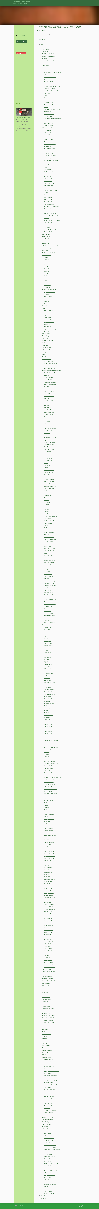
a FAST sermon (46, 250)
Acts (43, 837)
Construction (47, 275)
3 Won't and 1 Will (48, 472)
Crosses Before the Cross (50, 585)
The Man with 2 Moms (47, 1117)
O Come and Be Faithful (50, 953)
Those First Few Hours (49, 151)
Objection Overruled (49, 689)
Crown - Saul (47, 269)
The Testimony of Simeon (50, 155)
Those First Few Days (49, 153)
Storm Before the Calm (49, 426)
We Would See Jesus (49, 537)
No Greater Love (48, 555)
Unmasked (46, 511)
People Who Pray (46, 1045)
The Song (46, 805)
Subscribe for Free (19, 47)
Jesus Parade (47, 578)
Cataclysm (46, 259)
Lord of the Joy (47, 567)
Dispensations (45, 331)
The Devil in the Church (48, 978)
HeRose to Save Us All (49, 1059)
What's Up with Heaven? (50, 548)
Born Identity (45, 974)
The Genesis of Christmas (50, 1145)
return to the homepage (57, 34)
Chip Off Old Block (48, 460)
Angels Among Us (48, 310)
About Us (42, 1196)
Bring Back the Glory (49, 1096)
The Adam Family (48, 715)
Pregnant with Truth (48, 141)
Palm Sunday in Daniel (49, 104)
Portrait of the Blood (47, 1050)
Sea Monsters (47, 93)
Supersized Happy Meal (49, 442)
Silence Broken (47, 132)
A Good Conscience (49, 962)
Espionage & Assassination (50, 1075)
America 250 (45, 51)
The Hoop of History (49, 1098)
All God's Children (46, 999)
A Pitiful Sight (47, 701)
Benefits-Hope (47, 705)
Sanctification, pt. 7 (48, 733)
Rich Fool (46, 659)
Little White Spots (48, 222)
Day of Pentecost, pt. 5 (49, 858)
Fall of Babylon (47, 816)
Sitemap (21, 1205)
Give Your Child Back (47, 1119)
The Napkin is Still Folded (50, 599)
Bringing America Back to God (51, 1071)
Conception (47, 278)
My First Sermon (48, 918)
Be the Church (45, 1036)
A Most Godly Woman (49, 158)
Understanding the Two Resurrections (53, 118)
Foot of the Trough (48, 1140)
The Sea (46, 803)
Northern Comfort (46, 1034)
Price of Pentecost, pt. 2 (49, 842)
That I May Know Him (47, 356)
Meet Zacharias (47, 130)
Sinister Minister (48, 791)
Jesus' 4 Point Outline (49, 199)
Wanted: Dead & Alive (49, 597)
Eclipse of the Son (46, 349)
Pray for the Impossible (49, 292)
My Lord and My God (49, 618)
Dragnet (46, 638)
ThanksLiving (45, 1126)
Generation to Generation (48, 1027)
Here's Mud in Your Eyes (50, 486)
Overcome (46, 569)
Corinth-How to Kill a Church (49, 1018)
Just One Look (45, 354)
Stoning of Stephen (48, 888)
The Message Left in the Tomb (49, 252)
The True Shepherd (48, 490)
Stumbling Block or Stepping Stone (52, 777)
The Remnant (47, 754)
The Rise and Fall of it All (50, 77)
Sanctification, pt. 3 (48, 724)
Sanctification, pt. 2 (48, 722)
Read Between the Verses (50, 195)
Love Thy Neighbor (48, 484)
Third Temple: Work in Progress (50, 54)
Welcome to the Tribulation (50, 516)
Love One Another (48, 541)
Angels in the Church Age (50, 329)
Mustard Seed (47, 629)
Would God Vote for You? (50, 1110)
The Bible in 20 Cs (46, 255)
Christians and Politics (49, 1101)
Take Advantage (46, 997)
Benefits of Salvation (49, 703)
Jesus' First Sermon (48, 197)
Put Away (46, 497)
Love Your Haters (48, 557)
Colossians (44, 1182)
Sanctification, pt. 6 (48, 731)
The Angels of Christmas (50, 1147)
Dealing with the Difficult (50, 761)
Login (82, 1205)
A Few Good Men (46, 1124)
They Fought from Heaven (50, 1080)
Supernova (46, 467)
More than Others (48, 403)
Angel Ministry (47, 324)
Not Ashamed (47, 680)
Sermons (42, 47)
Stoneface (46, 500)
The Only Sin (47, 685)
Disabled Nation (48, 1068)
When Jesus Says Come (48, 1008)
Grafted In (46, 756)
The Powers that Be (48, 768)
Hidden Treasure (48, 634)
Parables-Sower (46, 625)
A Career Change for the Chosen (52, 220)
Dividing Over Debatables (50, 775)
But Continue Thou (46, 1052)
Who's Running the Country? (51, 1094)
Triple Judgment (48, 687)
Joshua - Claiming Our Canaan (49, 248)
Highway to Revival (47, 994)
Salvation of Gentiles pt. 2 (50, 909)
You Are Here (45, 70)
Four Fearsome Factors (49, 682)
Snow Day (44, 67)
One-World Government (49, 814)
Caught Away (47, 285)
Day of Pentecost (48, 849)
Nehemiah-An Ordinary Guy (49, 289)
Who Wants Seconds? (49, 449)
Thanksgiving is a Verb (47, 336)
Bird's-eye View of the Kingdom (50, 60)
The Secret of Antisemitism (50, 789)
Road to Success (48, 296)
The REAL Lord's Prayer (50, 571)
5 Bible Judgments (48, 828)
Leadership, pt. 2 (48, 301)
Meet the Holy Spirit (49, 562)
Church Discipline (48, 1020)
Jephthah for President (49, 1089)
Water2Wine (47, 386)
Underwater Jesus (48, 181)
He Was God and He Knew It (51, 160)
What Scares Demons (49, 204)
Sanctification (47, 719)
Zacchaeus (46, 507)
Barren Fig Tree (47, 641)
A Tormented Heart (48, 930)
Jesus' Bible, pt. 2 (48, 407)
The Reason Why (48, 749)
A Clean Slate (47, 1177)
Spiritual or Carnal (48, 735)
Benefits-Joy (47, 712)
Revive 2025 (45, 306)
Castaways (46, 266)
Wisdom (44, 343)
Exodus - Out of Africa (47, 366)
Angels (44, 308)
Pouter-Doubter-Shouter (49, 615)
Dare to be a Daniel (48, 123)
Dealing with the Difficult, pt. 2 (51, 763)
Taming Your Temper (47, 352)
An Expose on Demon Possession (52, 206)
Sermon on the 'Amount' (50, 414)
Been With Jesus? (48, 867)
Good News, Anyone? (49, 1156)
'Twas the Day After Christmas (51, 1170)
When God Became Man (50, 373)
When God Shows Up (47, 238)
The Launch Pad (48, 916)
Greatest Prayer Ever (49, 412)
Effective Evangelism (49, 925)
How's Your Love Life (49, 759)
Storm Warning (47, 518)
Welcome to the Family (49, 738)
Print (18, 1205)
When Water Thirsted (49, 592)
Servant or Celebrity (49, 470)
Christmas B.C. (47, 1142)
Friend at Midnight (48, 645)
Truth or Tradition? (48, 451)
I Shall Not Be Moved (49, 957)
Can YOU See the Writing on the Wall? (53, 86)
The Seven (46, 807)
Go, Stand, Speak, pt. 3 (49, 881)
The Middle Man (48, 606)
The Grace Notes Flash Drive (23, 117)
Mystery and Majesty (49, 913)
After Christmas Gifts (49, 1138)
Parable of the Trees (48, 1087)
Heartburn (46, 608)
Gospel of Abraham (48, 699)
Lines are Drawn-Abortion (48, 971)
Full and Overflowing (49, 782)
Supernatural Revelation (49, 564)
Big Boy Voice (47, 146)
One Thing (44, 1043)
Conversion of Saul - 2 (49, 900)
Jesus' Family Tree (48, 185)
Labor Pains (47, 514)
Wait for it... (47, 294)
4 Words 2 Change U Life (50, 428)
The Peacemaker (46, 236)
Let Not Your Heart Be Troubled (50, 245)
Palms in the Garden (49, 583)
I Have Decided (47, 465)
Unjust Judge (47, 662)
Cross (45, 280)
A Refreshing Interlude (49, 796)
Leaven (45, 631)
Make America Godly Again (51, 1064)
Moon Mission (45, 58)
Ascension (46, 846)
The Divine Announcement (50, 137)
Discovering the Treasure (50, 1184)
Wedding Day (47, 527)
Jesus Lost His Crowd (49, 453)
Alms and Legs (47, 860)
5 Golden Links (47, 745)
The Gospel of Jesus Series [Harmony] (51, 370)
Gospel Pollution (46, 65)
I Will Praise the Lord (47, 49)
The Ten (46, 95)
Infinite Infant (47, 1152)
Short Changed (47, 1073)
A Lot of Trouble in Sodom (50, 363)
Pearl (45, 636)
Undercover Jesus (48, 477)
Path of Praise (45, 1128)
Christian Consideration (49, 779)
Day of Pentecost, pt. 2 (49, 851)
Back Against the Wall (49, 368)
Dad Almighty (45, 1122)
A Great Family (47, 944)
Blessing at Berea (48, 939)
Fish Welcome (47, 620)
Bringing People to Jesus (50, 384)
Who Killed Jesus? (48, 594)
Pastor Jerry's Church (21, 41)
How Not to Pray (46, 338)
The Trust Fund (46, 1029)
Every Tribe (45, 1001)
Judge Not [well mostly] (50, 178)
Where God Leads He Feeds (50, 190)
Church (45, 282)
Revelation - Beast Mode (48, 786)
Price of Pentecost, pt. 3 (49, 844)
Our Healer (46, 211)
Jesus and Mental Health (50, 213)
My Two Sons (47, 671)
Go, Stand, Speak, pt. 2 (49, 879)
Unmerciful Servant (48, 643)
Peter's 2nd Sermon (48, 863)
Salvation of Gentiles (49, 907)
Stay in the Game (46, 234)
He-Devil (46, 463)
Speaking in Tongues (49, 1024)
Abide (45, 553)
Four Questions (47, 509)
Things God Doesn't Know (48, 1015)
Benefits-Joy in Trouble (49, 708)
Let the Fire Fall (46, 241)
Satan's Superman (48, 523)
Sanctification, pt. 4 (48, 726)
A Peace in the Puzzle (49, 396)
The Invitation (47, 421)
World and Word (48, 574)
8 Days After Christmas (49, 1172)
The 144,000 (47, 798)
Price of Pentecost (48, 840)
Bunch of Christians (49, 911)
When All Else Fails (48, 576)
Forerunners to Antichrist (50, 97)
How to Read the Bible (47, 1011)
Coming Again (47, 525)
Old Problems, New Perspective (51, 740)
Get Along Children (48, 495)
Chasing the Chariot (49, 893)
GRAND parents (46, 1055)
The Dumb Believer (48, 134)
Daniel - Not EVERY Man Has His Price (51, 72)
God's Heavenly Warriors (50, 317)
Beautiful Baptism (48, 895)
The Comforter (47, 544)
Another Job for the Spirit (50, 560)
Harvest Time (47, 433)
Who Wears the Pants (49, 1022)
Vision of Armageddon (49, 800)
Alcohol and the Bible (47, 976)
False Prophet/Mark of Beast (50, 793)
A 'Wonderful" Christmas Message (52, 1149)
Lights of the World (48, 400)
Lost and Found (48, 652)
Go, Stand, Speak (48, 877)
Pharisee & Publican (49, 655)
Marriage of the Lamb (49, 819)
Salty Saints (47, 398)
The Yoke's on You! (48, 430)
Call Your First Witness (49, 377)
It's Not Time (47, 474)
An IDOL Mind (47, 79)
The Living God (48, 920)
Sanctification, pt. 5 (48, 729)
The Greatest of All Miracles (51, 229)
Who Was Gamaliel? (49, 883)
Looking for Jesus (48, 165)
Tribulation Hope (48, 116)
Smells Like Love (48, 504)
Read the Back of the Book (50, 121)
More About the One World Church (52, 812)
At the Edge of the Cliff (47, 125)
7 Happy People (46, 1048)
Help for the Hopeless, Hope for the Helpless (54, 389)
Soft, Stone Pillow (48, 742)
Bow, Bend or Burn (48, 81)
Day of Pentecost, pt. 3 (49, 853)
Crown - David (47, 271)
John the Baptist (48, 379)
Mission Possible (46, 1006)
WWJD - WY (47, 534)
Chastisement (47, 287)
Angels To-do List (48, 315)
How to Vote (47, 1108)
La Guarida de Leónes (49, 88)
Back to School (47, 902)
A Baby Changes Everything (51, 1163)
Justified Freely (47, 696)
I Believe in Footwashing (50, 539)
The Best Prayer (48, 100)
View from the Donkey (49, 581)
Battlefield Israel (48, 111)
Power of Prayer (48, 870)
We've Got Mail (46, 983)
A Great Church (48, 872)
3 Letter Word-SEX (46, 359)
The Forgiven (47, 227)
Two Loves (44, 1031)
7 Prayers (46, 423)
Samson (46, 1091)
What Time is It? (48, 772)
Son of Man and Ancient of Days (52, 91)
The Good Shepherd (49, 488)
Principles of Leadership (50, 299)
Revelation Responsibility (50, 835)
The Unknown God (48, 941)
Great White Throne (49, 830)
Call (45, 264)
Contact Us (43, 1198)
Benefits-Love (47, 710)
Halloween (44, 1041)
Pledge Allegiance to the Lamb (51, 1103)
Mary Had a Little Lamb (50, 144)
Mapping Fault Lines (49, 1066)
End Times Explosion (49, 532)
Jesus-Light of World (49, 481)
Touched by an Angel (49, 102)
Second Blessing (48, 948)
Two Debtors (47, 666)
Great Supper (47, 648)
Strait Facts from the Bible (48, 56)
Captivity (46, 273)
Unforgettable (47, 74)
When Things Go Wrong (50, 437)
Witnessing (46, 865)
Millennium (47, 823)
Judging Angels (48, 326)
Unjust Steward (47, 657)
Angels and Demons (49, 319)
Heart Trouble (47, 546)
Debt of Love (47, 770)
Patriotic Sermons (46, 1057)
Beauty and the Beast (49, 809)
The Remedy (47, 752)
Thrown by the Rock (49, 479)
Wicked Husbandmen (49, 673)
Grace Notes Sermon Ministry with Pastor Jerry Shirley (21, 2)
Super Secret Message (49, 410)
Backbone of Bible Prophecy (51, 521)
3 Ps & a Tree (45, 985)
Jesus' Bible (47, 405)
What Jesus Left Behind (49, 622)
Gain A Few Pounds (49, 668)
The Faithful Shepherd (49, 493)
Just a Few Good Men (49, 1082)
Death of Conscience (49, 444)
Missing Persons (48, 960)
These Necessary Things (50, 923)
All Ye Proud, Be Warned (50, 84)
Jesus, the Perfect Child (49, 1175)
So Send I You (47, 611)
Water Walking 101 (48, 447)
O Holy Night (47, 1161)
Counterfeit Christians (49, 890)
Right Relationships (48, 766)
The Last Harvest (48, 530)
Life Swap (46, 375)
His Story (46, 107)
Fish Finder (46, 218)
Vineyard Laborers (48, 664)
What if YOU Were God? (50, 183)
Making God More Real (49, 551)
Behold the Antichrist (49, 114)
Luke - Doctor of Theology (48, 128)
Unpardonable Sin (48, 440)
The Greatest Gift (48, 1165)
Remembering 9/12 (48, 1105)
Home (41, 44)
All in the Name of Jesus (50, 1193)
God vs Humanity (48, 692)
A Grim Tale (47, 874)
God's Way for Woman (47, 1112)
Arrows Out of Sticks (47, 1115)
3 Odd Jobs (46, 955)
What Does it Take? (47, 1013)
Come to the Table (46, 1131)
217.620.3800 (22, 35)
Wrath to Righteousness (49, 694)
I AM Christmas (48, 1154)
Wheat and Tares (48, 627)
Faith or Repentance (49, 174)
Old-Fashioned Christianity (48, 990)
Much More (47, 717)
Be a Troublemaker (48, 937)
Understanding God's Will (48, 981)
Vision (45, 303)
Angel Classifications (49, 322)
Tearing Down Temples (49, 950)
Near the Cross (47, 590)
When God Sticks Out (49, 391)
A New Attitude (48, 393)
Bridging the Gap (46, 333)
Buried (45, 601)
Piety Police (47, 225)
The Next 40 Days (48, 613)
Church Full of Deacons (49, 886)
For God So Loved (46, 1004)
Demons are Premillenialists (50, 208)
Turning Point (45, 243)
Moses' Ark (45, 345)
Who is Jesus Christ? (49, 456)
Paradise (46, 833)
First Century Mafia (48, 171)
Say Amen (44, 987)
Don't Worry (47, 416)
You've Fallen (45, 992)
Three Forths (47, 435)
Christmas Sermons (46, 1133)
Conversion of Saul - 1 (49, 897)
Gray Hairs (46, 1179)
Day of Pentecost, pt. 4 (49, 856)
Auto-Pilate (46, 588)
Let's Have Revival (46, 969)
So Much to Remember (49, 1061)
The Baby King (47, 1168)
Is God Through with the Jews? (51, 747)
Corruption (46, 257)
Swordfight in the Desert (50, 382)
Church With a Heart (49, 904)
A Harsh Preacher (48, 176)
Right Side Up (47, 934)
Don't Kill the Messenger (50, 202)
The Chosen (47, 502)
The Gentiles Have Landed (48, 63)
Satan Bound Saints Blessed (50, 826)
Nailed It (46, 1189)
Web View (81, 1206)
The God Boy (47, 162)
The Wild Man (47, 1078)
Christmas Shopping (49, 1159)
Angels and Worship (49, 312)
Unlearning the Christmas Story (51, 1135)
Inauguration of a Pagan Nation (51, 1085)
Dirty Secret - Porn (48, 361)
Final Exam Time (48, 188)
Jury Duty (46, 419)
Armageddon (47, 821)
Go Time (46, 650)
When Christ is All (48, 1191)
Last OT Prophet (48, 169)
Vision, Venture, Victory (50, 927)
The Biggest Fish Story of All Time (52, 215)
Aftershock (44, 1038)
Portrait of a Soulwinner (49, 784)
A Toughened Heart (48, 932)
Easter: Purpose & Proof (50, 604)
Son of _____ (47, 167)
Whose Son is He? (48, 139)
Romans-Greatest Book (47, 675)
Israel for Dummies (46, 347)
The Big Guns (47, 192)
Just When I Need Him (49, 967)
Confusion (46, 262)
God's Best (46, 1186)
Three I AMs (47, 678)
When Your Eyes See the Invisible (52, 109)
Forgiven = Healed (48, 232)
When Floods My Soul (47, 340)
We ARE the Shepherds (49, 148)
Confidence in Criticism (49, 964)
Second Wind (47, 946)
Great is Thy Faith (48, 458)
